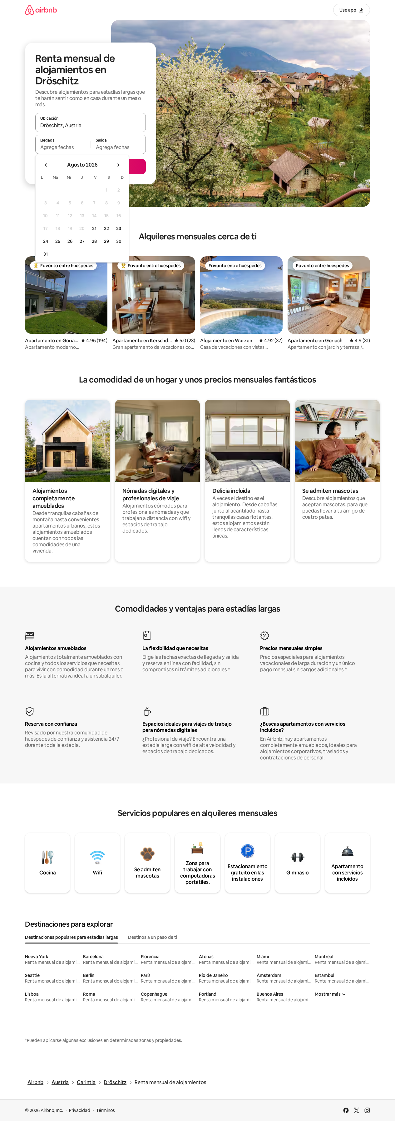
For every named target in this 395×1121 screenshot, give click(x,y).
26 (69, 241)
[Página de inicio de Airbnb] (41, 10)
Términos (105, 1110)
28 (94, 241)
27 (82, 241)
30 (118, 241)
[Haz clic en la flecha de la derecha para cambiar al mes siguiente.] (118, 165)
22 (106, 228)
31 (45, 254)
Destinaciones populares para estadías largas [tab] (71, 937)
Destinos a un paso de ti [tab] (152, 937)
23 (118, 228)
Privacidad (79, 1110)
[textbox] (63, 147)
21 (94, 228)
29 (106, 241)
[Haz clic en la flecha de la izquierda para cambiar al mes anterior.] (46, 165)
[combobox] (90, 125)
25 (57, 241)
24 (45, 241)
